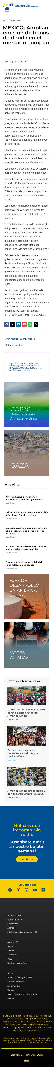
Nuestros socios (15, 919)
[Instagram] (26, 890)
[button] (6, 324)
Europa (11, 990)
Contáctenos (13, 923)
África (10, 973)
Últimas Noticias (28, 339)
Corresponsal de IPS (16, 61)
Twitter (11, 950)
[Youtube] (35, 890)
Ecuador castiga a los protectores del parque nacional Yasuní (23, 753)
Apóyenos (12, 928)
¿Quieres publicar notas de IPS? (22, 932)
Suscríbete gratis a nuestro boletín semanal (27, 846)
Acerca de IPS (14, 915)
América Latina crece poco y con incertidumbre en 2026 (26, 792)
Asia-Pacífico (14, 986)
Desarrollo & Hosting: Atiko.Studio (27, 1055)
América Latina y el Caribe (20, 977)
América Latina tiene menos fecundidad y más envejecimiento (24, 498)
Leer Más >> (11, 503)
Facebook (12, 955)
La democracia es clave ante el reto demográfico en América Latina (26, 712)
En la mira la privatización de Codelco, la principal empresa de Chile (26, 548)
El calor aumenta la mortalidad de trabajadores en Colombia (24, 563)
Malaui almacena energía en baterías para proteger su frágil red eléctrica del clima (26, 531)
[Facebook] (10, 890)
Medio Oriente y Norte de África (22, 994)
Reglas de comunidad (17, 963)
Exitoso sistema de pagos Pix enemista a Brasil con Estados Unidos (27, 513)
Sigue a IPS (13, 942)
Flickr (10, 959)
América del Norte (16, 982)
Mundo (11, 998)
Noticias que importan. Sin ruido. (27, 830)
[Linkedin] (43, 890)
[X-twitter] (18, 890)
